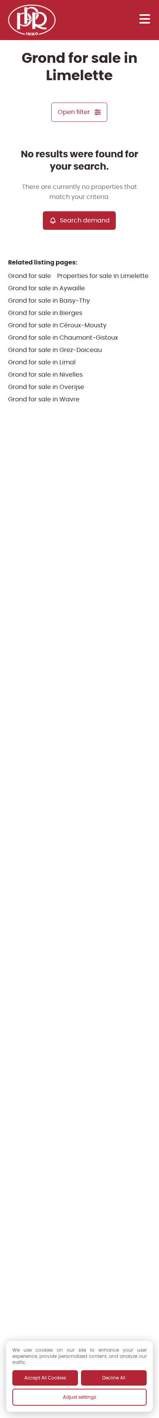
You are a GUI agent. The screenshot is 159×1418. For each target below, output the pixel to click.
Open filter (74, 112)
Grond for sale (29, 276)
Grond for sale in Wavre (44, 399)
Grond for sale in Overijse (46, 387)
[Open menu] (145, 19)
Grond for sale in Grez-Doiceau (55, 350)
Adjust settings (79, 1397)
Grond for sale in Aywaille (46, 288)
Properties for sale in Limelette (103, 276)
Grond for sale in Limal (42, 362)
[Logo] (39, 20)
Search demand (85, 220)
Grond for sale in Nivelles (45, 374)
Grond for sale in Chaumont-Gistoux (63, 337)
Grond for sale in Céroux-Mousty (57, 325)
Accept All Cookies (45, 1378)
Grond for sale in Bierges (45, 313)
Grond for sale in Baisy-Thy (49, 300)
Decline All (113, 1378)
